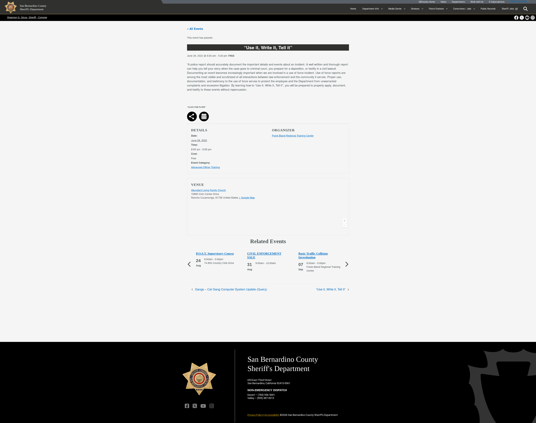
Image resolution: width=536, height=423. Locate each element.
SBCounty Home (427, 2)
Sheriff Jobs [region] (508, 8)
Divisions (415, 8)
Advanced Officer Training (205, 167)
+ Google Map (247, 197)
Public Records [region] (488, 8)
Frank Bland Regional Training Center (293, 135)
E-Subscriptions (496, 2)
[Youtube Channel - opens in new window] (527, 18)
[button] (344, 221)
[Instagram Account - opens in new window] (532, 18)
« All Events (195, 29)
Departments (458, 2)
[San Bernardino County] (199, 379)
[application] (308, 207)
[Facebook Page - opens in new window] (516, 18)
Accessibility (272, 414)
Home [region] (353, 8)
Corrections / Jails (462, 8)
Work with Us (476, 2)
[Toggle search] (525, 8)
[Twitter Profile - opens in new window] (522, 18)
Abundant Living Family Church (208, 190)
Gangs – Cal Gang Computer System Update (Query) (230, 289)
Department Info (370, 8)
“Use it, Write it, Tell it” (331, 289)
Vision (443, 2)
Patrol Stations (436, 8)
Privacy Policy (255, 414)
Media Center (395, 8)
